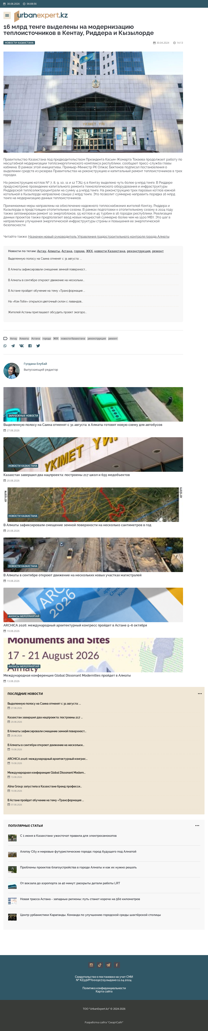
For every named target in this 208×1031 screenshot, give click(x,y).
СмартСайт (115, 1022)
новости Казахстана (109, 251)
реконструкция (139, 251)
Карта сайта (104, 991)
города (79, 251)
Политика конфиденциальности (104, 988)
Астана (67, 251)
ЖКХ (89, 251)
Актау (41, 251)
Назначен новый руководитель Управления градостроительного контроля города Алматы (98, 237)
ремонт (158, 251)
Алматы (54, 251)
